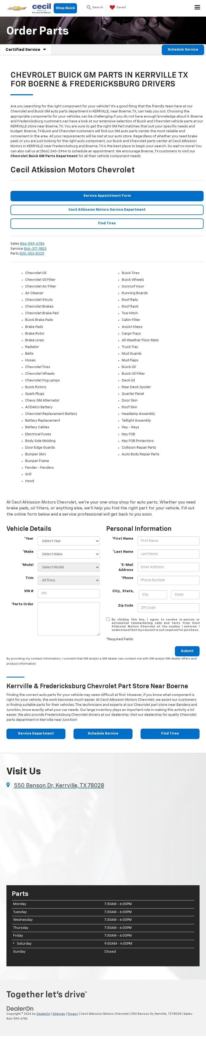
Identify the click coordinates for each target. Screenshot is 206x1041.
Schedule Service (183, 49)
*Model (27, 565)
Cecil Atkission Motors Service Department (107, 209)
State (127, 591)
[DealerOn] (20, 1008)
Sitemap (59, 1013)
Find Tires (107, 223)
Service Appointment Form (107, 196)
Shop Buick (65, 8)
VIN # (29, 591)
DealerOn (43, 1013)
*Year (29, 538)
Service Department (36, 733)
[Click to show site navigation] (197, 8)
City (116, 591)
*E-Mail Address (126, 567)
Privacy (73, 1013)
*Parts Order (22, 604)
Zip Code (125, 605)
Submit (187, 651)
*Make (28, 552)
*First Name (122, 538)
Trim (29, 578)
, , (123, 591)
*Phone (127, 578)
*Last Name (123, 552)
